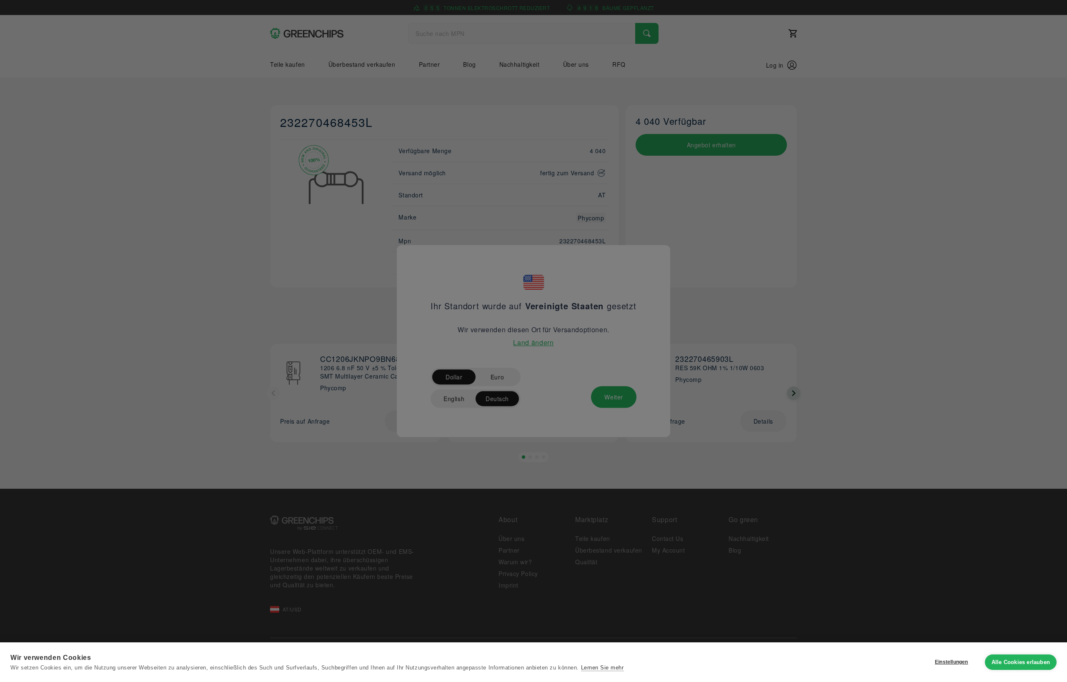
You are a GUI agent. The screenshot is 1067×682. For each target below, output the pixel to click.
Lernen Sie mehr (602, 667)
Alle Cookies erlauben (1021, 662)
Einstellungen (951, 662)
